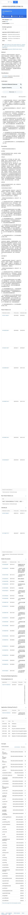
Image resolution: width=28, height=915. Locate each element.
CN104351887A (5, 587)
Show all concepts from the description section (11, 903)
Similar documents (12, 45)
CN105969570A (5, 650)
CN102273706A (5, 574)
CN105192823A (5, 670)
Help (9, 914)
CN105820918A (5, 630)
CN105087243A (5, 367)
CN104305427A (5, 578)
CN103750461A (5, 590)
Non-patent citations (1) (16, 44)
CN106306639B (5, 564)
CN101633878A (5, 625)
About (2, 913)
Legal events (6, 45)
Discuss (20, 49)
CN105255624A (5, 459)
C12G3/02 (6, 76)
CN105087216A (5, 401)
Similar (21, 16)
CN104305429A (5, 635)
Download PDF (7, 16)
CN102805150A (5, 612)
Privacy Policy (4, 914)
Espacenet (10, 49)
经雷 (7, 21)
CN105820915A (5, 664)
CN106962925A (5, 584)
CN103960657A (5, 568)
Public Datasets (17, 913)
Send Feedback (9, 913)
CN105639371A (5, 617)
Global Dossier (15, 49)
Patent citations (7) (8, 44)
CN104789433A (5, 595)
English (10, 19)
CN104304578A (5, 581)
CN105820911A (5, 646)
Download (18, 747)
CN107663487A (5, 660)
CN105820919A (5, 655)
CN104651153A (5, 347)
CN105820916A (5, 639)
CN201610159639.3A (6, 684)
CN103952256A (5, 330)
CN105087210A (5, 437)
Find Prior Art (15, 16)
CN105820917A (5, 606)
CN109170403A (5, 513)
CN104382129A (5, 602)
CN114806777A (5, 533)
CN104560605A (5, 598)
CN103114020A (5, 315)
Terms (23, 913)
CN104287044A (5, 621)
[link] (12, 76)
